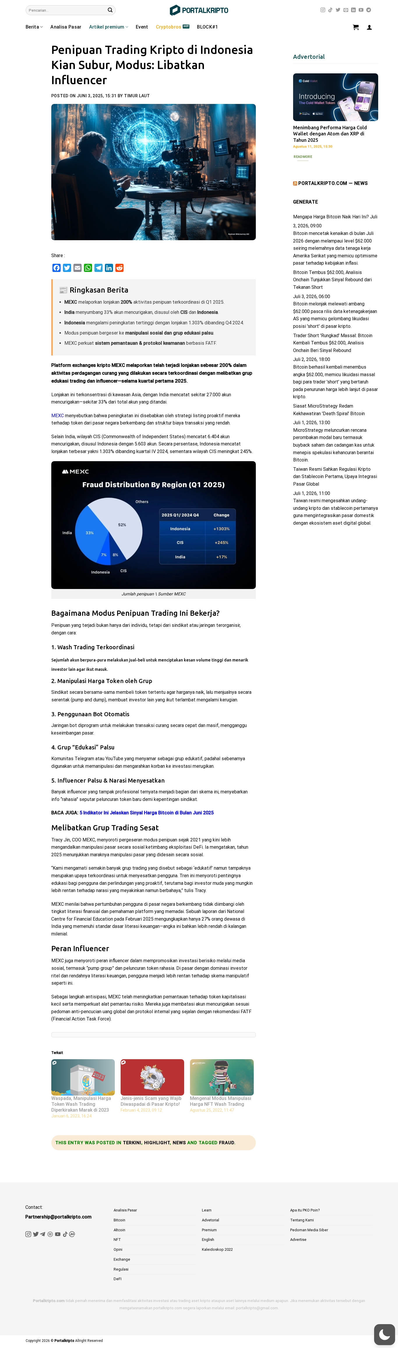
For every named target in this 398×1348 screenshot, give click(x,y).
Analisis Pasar (125, 1210)
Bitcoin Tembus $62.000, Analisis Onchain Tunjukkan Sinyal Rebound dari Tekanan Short (332, 280)
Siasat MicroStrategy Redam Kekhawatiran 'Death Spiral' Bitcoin (329, 409)
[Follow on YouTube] (361, 10)
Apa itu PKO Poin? (305, 1210)
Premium (209, 1230)
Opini (118, 1249)
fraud (226, 1142)
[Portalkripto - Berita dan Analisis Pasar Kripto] (199, 10)
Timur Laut (137, 95)
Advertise (298, 1239)
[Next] (369, 116)
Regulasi (121, 1269)
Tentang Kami (302, 1220)
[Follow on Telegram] (368, 10)
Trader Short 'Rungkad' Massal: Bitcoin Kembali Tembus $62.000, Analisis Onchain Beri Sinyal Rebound (332, 343)
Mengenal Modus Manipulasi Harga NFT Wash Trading (220, 1101)
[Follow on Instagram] (322, 10)
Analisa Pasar (65, 27)
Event (142, 27)
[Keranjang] (356, 27)
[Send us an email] (346, 10)
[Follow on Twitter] (338, 10)
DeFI (117, 1279)
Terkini (132, 1142)
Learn (207, 1210)
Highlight (157, 1142)
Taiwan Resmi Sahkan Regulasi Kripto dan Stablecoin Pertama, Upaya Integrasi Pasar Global (335, 476)
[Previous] (302, 116)
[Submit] (110, 10)
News (179, 1142)
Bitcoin (119, 1220)
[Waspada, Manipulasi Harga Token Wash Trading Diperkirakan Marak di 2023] (83, 1077)
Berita (32, 27)
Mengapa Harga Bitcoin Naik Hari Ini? (331, 217)
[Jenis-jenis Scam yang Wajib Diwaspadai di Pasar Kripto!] (152, 1077)
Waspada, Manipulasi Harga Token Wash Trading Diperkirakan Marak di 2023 (81, 1104)
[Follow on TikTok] (330, 10)
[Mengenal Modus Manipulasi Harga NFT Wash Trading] (221, 1077)
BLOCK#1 (207, 27)
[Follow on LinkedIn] (353, 10)
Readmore (303, 157)
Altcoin (119, 1230)
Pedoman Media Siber (309, 1230)
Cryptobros (169, 27)
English (208, 1239)
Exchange (122, 1259)
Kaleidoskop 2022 (217, 1249)
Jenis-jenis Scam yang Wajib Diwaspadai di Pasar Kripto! (151, 1101)
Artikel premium (106, 27)
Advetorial (210, 1220)
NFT (117, 1239)
